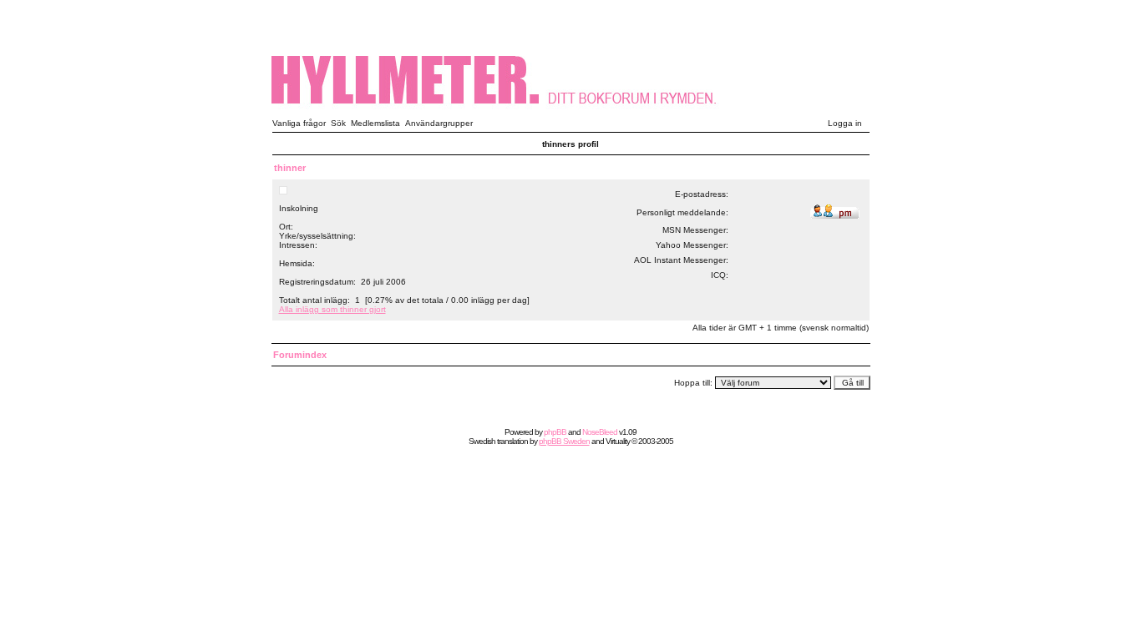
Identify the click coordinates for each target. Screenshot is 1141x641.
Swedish (482, 441)
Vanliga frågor (299, 123)
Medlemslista (375, 123)
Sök (338, 123)
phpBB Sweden (564, 441)
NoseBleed (599, 432)
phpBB (555, 432)
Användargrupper (439, 123)
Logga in (845, 123)
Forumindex (300, 355)
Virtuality (618, 441)
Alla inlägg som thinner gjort (332, 309)
